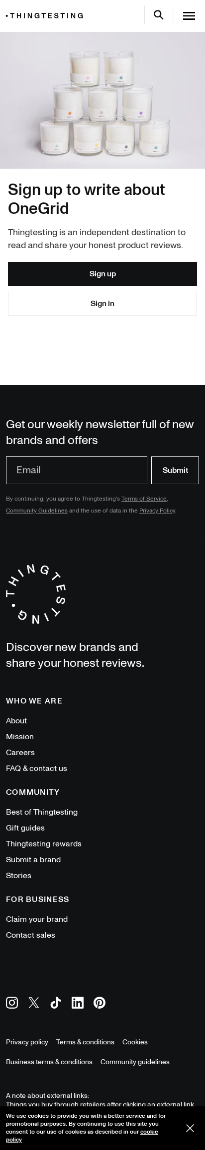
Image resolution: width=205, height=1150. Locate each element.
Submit (175, 470)
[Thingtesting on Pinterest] (99, 1004)
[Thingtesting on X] (34, 1004)
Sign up (103, 273)
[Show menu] (189, 16)
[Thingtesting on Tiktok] (56, 1004)
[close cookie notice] (190, 1128)
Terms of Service (144, 499)
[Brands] (47, 15)
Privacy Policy (157, 511)
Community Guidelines (37, 511)
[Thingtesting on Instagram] (12, 1004)
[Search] (159, 15)
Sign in (102, 303)
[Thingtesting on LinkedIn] (78, 1004)
